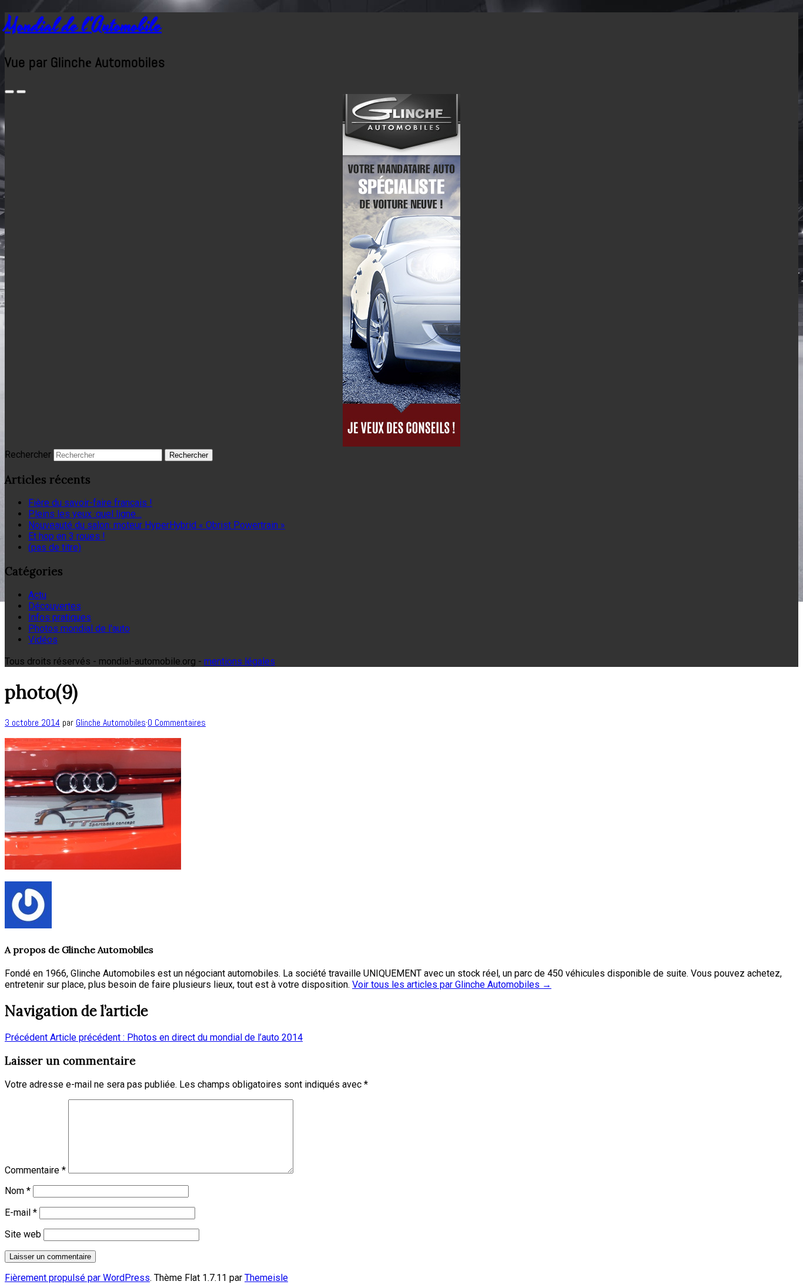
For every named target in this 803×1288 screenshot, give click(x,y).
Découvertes (54, 606)
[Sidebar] (9, 91)
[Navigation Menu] (21, 91)
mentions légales (239, 661)
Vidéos (43, 639)
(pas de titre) (54, 547)
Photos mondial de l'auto (79, 628)
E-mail (21, 1212)
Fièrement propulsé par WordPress (77, 1277)
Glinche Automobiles (111, 722)
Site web (23, 1234)
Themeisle (266, 1277)
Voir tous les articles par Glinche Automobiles (451, 984)
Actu (37, 595)
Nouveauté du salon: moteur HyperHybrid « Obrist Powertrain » (156, 525)
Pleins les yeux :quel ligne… (85, 513)
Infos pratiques (59, 617)
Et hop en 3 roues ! (66, 536)
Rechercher (28, 454)
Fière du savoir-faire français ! (90, 502)
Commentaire (35, 1170)
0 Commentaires (177, 722)
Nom (18, 1190)
